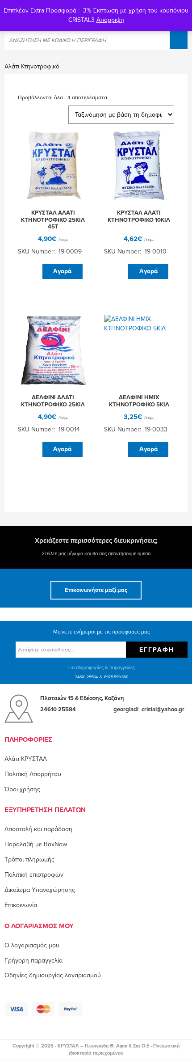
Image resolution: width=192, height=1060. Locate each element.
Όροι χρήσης (22, 789)
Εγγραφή (156, 650)
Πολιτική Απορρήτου (32, 774)
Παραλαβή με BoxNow (35, 844)
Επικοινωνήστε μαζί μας (96, 590)
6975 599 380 (116, 677)
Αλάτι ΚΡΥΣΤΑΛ (25, 759)
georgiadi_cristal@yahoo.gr (148, 709)
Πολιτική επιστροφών (33, 874)
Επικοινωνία (20, 905)
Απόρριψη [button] (110, 20)
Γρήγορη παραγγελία (33, 960)
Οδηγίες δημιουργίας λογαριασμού (52, 975)
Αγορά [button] (62, 271)
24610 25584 (86, 677)
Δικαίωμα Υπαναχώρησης (39, 890)
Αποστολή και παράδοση (38, 829)
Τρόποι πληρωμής (29, 859)
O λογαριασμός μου (31, 945)
